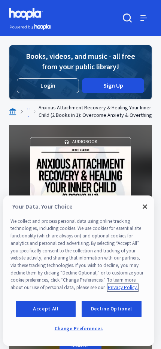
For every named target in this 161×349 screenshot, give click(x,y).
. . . (28, 111)
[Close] (145, 206)
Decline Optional (112, 309)
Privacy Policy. (123, 287)
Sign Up (113, 86)
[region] (78, 270)
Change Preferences (79, 328)
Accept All (46, 309)
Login (47, 86)
